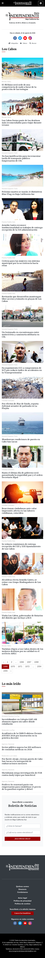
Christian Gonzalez (8, 400)
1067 (29, 662)
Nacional (11, 744)
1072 (27, 666)
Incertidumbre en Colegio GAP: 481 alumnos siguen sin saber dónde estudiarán (19, 721)
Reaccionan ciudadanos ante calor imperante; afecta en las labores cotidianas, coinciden (19, 510)
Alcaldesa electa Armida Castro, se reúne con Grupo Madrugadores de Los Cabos (21, 582)
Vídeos (24, 43)
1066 (22, 662)
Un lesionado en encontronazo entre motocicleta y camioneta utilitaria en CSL (20, 334)
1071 (20, 666)
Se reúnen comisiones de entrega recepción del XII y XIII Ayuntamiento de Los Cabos (21, 546)
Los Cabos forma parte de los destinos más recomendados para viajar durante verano (22, 122)
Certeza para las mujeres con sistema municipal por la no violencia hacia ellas (21, 263)
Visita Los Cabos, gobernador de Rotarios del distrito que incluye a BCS (22, 616)
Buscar (33, 43)
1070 (13, 666)
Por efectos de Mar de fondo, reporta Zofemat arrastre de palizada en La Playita (20, 406)
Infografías (14, 43)
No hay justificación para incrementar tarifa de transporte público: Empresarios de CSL (21, 158)
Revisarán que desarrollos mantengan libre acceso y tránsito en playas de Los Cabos (22, 298)
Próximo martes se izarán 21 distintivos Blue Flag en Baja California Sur (22, 193)
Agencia (4, 744)
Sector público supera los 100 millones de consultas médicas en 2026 (21, 748)
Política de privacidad (22, 901)
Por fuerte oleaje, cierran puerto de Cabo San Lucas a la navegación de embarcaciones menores (22, 761)
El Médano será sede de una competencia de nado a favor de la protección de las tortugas (19, 87)
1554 (39, 666)
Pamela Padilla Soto (8, 222)
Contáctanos (22, 892)
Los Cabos (13, 756)
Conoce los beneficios (22, 913)
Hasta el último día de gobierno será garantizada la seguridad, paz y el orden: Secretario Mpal (22, 475)
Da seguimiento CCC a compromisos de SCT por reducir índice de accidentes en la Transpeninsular (22, 370)
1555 (5, 671)
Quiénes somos (22, 886)
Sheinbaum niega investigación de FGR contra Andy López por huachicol (22, 774)
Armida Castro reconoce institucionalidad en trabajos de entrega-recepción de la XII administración (22, 227)
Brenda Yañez (6, 81)
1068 (36, 662)
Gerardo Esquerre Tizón (10, 153)
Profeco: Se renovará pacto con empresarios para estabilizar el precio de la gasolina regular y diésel (21, 786)
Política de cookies (22, 904)
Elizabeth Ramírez (8, 716)
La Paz (17, 716)
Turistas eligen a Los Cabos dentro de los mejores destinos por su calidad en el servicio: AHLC (22, 651)
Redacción (5, 730)
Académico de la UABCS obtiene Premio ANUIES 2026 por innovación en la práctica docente (22, 735)
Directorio (22, 889)
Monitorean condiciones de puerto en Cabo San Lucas (21, 440)
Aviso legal (22, 898)
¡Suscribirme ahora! (22, 839)
